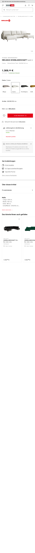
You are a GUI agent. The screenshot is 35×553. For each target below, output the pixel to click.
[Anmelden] (25, 5)
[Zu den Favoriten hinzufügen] (4, 116)
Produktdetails (7, 190)
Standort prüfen (11, 136)
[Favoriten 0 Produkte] (29, 5)
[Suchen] (4, 10)
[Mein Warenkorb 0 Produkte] (32, 5)
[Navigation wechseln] (3, 5)
